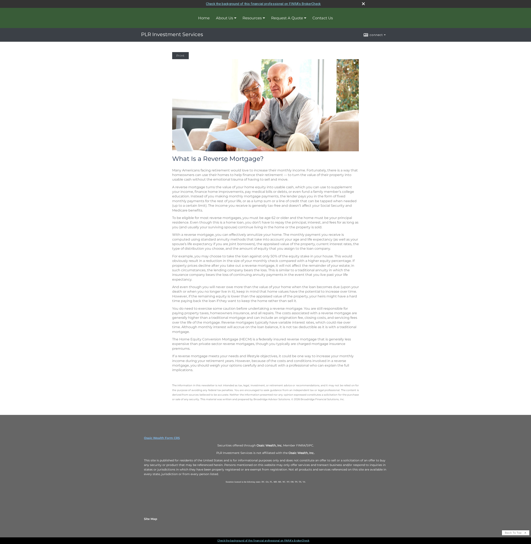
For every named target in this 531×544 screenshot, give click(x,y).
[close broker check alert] (363, 3)
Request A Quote (287, 18)
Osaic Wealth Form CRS (162, 438)
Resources (252, 18)
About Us (224, 18)
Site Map (150, 519)
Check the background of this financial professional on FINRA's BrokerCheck (263, 4)
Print (180, 55)
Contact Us (322, 18)
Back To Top (513, 532)
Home (204, 18)
